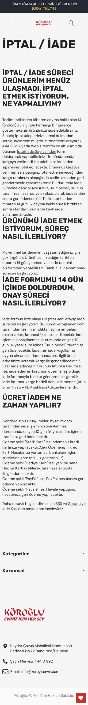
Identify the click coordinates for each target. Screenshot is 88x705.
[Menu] (5, 23)
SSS (59, 503)
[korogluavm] (44, 23)
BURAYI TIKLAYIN (44, 8)
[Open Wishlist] (81, 698)
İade (78, 182)
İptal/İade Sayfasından (36, 151)
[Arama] (71, 23)
